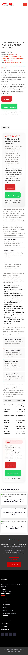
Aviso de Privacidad (8, 610)
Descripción (5, 127)
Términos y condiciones (9, 613)
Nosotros (5, 599)
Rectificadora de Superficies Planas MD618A (14, 513)
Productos (5, 602)
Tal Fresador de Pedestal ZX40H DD (14, 63)
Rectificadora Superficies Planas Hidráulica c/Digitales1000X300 (14, 500)
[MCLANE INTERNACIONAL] (8, 5)
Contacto (5, 607)
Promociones (6, 604)
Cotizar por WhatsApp (9, 107)
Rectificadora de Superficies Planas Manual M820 (14, 527)
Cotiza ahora (6, 99)
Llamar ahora (10, 466)
